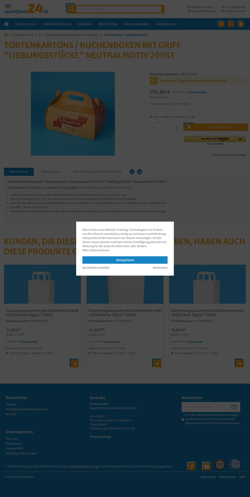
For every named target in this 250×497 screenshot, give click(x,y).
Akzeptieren (125, 260)
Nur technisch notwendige (95, 267)
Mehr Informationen (95, 250)
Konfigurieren (160, 267)
